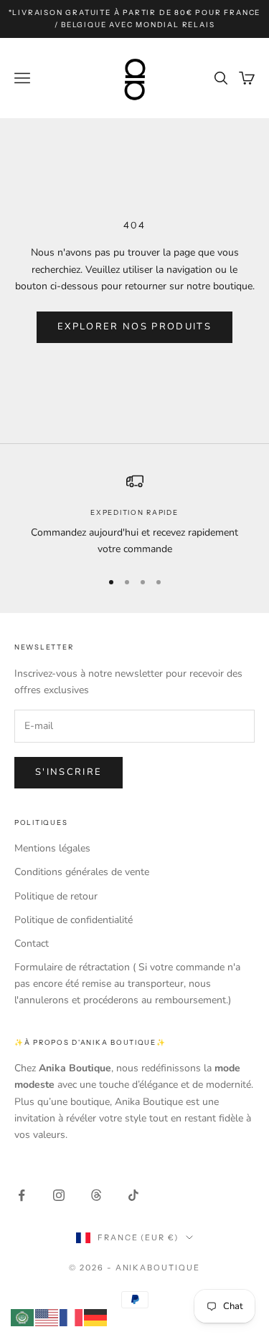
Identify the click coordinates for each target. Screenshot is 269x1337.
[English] (47, 1316)
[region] (134, 515)
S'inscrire (68, 772)
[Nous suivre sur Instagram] (59, 1195)
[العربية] (23, 1316)
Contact (31, 943)
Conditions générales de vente (81, 872)
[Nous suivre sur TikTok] (133, 1195)
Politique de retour (56, 896)
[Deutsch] (96, 1316)
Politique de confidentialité (73, 920)
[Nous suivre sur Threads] (96, 1195)
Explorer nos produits (134, 326)
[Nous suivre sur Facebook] (21, 1195)
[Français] (72, 1316)
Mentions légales (52, 848)
